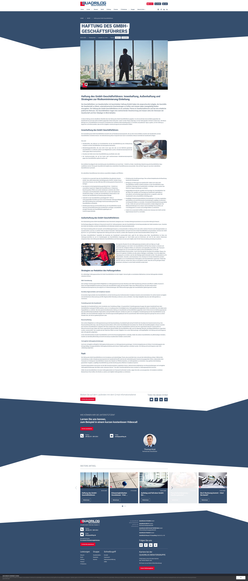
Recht (118, 37)
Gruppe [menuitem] (133, 9)
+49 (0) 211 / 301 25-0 (91, 530)
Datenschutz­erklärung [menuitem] (109, 559)
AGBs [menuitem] (105, 561)
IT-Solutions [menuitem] (124, 9)
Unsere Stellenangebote (147, 568)
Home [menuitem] (82, 9)
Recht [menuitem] (102, 9)
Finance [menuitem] (116, 9)
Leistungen (85, 552)
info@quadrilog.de (90, 535)
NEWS (88, 18)
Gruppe (96, 552)
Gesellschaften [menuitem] (97, 555)
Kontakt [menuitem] (106, 555)
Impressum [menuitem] (107, 557)
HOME (82, 18)
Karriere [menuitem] (95, 559)
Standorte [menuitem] (95, 557)
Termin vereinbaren (87, 428)
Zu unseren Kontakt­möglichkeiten (90, 540)
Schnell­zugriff (110, 552)
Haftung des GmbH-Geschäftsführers (103, 18)
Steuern (125, 37)
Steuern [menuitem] (96, 9)
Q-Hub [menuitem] (88, 9)
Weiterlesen (86, 500)
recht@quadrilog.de (120, 436)
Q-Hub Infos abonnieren (88, 544)
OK (240, 577)
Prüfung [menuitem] (109, 9)
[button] (172, 487)
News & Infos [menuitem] (140, 9)
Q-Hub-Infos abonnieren (88, 399)
